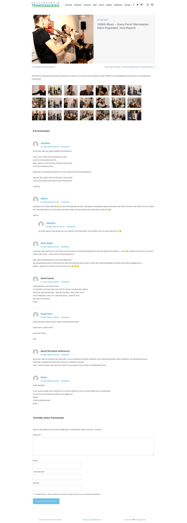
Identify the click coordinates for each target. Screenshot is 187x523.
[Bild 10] (71, 103)
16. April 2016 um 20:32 (55, 227)
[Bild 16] (55, 115)
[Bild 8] (39, 103)
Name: (35, 461)
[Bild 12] (103, 103)
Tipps (95, 5)
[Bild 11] (87, 103)
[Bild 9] (55, 103)
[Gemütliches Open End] (87, 115)
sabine (44, 198)
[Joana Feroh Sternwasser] (71, 90)
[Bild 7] (134, 90)
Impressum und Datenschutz (92, 520)
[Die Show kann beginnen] (39, 90)
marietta (45, 143)
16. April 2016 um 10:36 (50, 147)
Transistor (87, 5)
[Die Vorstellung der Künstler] (55, 90)
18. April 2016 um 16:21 (50, 355)
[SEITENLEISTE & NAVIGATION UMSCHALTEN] (153, 4)
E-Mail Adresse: (39, 472)
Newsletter (118, 5)
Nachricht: (37, 435)
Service (101, 5)
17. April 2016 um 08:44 (50, 282)
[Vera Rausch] (103, 90)
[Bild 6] (118, 90)
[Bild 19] (103, 115)
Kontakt (127, 5)
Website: (36, 483)
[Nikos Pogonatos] (87, 90)
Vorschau (68, 5)
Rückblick (77, 5)
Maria (44, 377)
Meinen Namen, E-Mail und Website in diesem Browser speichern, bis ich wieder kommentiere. (68, 494)
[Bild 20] (118, 115)
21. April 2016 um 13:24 (50, 381)
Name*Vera (46, 314)
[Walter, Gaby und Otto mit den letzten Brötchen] (134, 115)
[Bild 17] (71, 115)
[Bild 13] (118, 103)
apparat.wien (141, 520)
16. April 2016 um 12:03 (50, 202)
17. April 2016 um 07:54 (50, 247)
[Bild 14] (134, 103)
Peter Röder (47, 243)
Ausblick (109, 5)
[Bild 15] (39, 115)
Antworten (65, 147)
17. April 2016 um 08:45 (50, 317)
